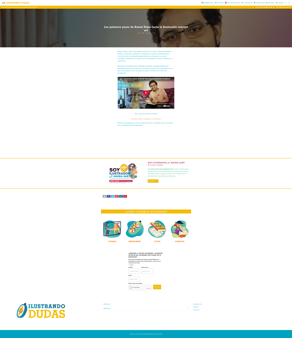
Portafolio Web (136, 119)
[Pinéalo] (125, 196)
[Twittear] (113, 196)
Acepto (131, 265)
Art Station (157, 119)
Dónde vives (144, 267)
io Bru (139, 33)
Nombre (131, 267)
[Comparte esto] (109, 196)
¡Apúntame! (157, 286)
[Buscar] (289, 2)
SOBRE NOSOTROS (197, 304)
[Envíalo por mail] (104, 196)
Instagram (147, 119)
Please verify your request (135, 283)
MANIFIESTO (196, 307)
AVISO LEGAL (196, 309)
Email (130, 275)
